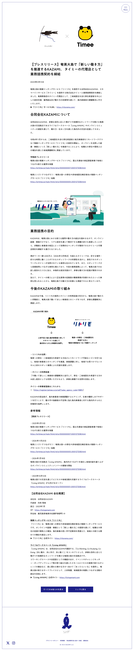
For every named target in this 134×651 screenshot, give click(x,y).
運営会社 (85, 641)
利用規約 (62, 641)
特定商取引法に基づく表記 (74, 641)
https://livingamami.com (45, 510)
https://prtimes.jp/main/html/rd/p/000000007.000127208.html (58, 434)
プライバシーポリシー (52, 641)
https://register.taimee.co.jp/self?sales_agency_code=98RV (58, 390)
